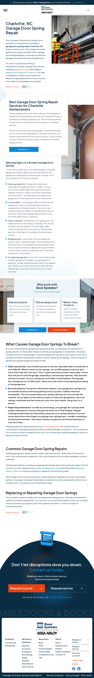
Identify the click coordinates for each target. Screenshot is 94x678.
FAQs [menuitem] (41, 645)
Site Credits (86, 675)
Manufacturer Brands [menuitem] (61, 647)
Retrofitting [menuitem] (27, 655)
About (58, 639)
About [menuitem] (58, 642)
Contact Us (23, 149)
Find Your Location (76, 654)
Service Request (60, 330)
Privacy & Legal (72, 675)
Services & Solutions (27, 640)
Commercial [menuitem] (10, 642)
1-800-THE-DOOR (61, 597)
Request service (62, 588)
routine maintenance (51, 426)
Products (9, 639)
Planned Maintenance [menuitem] (27, 662)
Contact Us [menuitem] (60, 654)
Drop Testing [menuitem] (27, 666)
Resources (43, 639)
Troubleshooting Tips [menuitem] (46, 656)
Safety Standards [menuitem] (63, 651)
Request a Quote (76, 641)
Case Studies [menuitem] (44, 651)
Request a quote (21, 588)
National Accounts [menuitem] (26, 647)
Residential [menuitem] (10, 645)
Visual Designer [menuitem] (45, 648)
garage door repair (21, 69)
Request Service (76, 647)
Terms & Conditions (55, 675)
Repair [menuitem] (25, 657)
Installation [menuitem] (27, 652)
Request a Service (12, 87)
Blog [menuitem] (41, 642)
